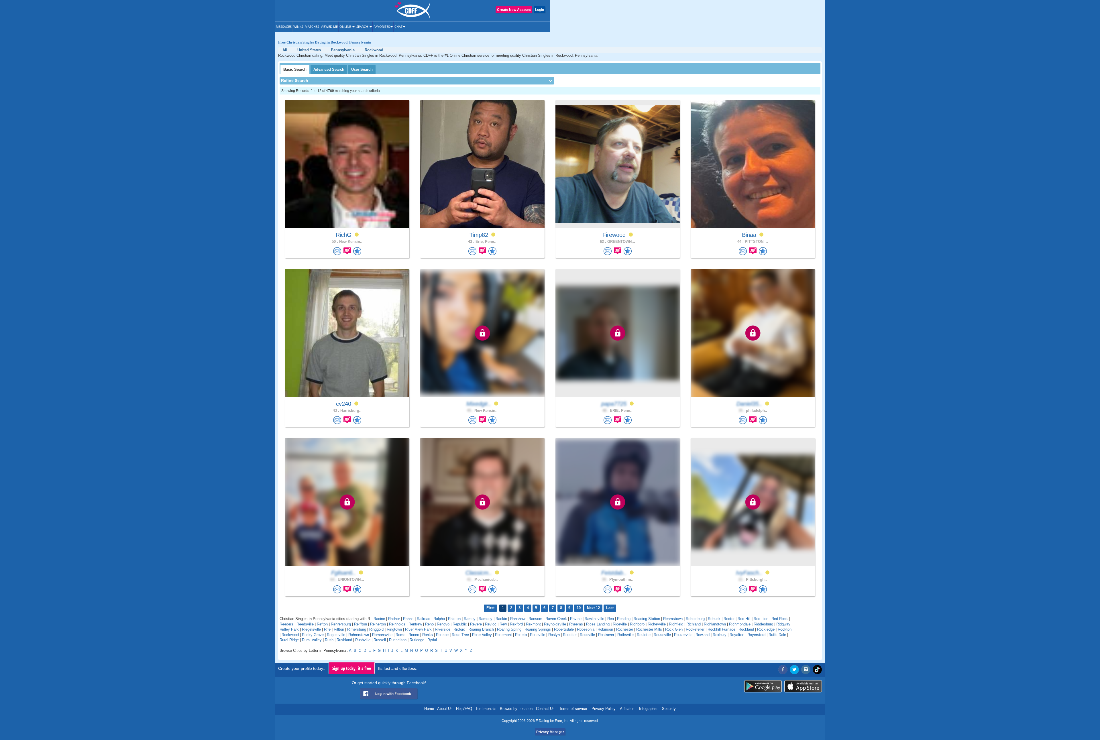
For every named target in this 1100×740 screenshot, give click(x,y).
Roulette (644, 635)
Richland (693, 624)
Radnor (394, 619)
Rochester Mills (649, 629)
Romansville (382, 635)
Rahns (408, 619)
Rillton (339, 629)
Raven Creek (556, 619)
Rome (400, 635)
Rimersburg (356, 629)
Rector (729, 619)
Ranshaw (517, 619)
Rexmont (533, 624)
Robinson (605, 629)
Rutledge (417, 640)
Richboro (637, 624)
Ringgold (376, 629)
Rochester (624, 629)
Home (429, 708)
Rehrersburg (341, 624)
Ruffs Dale (777, 635)
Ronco (413, 635)
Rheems (576, 624)
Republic (460, 624)
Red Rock (779, 619)
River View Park (418, 629)
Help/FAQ (464, 708)
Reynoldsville (555, 624)
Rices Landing (598, 624)
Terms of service (573, 708)
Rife (327, 629)
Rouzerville (683, 635)
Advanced (328, 69)
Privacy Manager (550, 732)
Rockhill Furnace (721, 629)
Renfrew (415, 624)
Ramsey (485, 619)
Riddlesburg (763, 624)
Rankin (501, 619)
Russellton (397, 640)
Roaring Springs (538, 629)
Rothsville (625, 635)
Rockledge (766, 629)
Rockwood (290, 635)
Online (345, 26)
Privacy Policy (604, 708)
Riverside (442, 629)
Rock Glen (674, 629)
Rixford (459, 629)
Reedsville (305, 624)
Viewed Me (329, 26)
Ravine (576, 619)
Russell (380, 640)
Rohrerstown (358, 635)
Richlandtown (715, 624)
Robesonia (585, 629)
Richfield (676, 624)
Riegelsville (311, 629)
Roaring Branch (481, 629)
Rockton (784, 629)
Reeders (286, 624)
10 (579, 608)
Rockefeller (695, 629)
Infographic (648, 708)
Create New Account (514, 10)
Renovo (443, 624)
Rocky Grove (313, 635)
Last (610, 608)
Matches (312, 26)
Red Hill (744, 619)
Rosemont (503, 635)
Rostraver (606, 635)
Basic (295, 69)
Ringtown (394, 629)
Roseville (537, 635)
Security (669, 708)
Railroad (423, 619)
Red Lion (761, 619)
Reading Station (647, 619)
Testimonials (486, 708)
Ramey (470, 619)
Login (539, 10)
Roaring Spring (509, 629)
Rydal (432, 640)
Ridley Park (289, 629)
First (490, 608)
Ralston (454, 619)
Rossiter (570, 635)
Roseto (521, 635)
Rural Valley (312, 640)
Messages (284, 26)
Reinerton (378, 624)
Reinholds (397, 624)
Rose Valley (482, 635)
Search (362, 26)
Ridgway (783, 624)
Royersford (756, 635)
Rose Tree (460, 635)
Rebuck (714, 619)
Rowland (703, 635)
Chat (398, 26)
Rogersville (336, 635)
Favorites (382, 26)
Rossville (587, 635)
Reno (429, 624)
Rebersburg (695, 619)
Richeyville (657, 624)
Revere (476, 624)
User (362, 69)
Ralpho (439, 619)
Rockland (746, 629)
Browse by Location (516, 708)
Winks (298, 26)
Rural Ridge (289, 640)
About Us (445, 708)
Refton (322, 624)
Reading (623, 619)
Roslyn (554, 635)
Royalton (737, 635)
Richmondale (740, 624)
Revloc (490, 624)
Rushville (362, 640)
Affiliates (627, 708)
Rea (610, 619)
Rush (329, 640)
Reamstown (673, 619)
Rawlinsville (594, 619)
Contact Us (545, 708)
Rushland (344, 640)
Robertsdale (564, 629)
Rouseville (662, 635)
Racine (379, 619)
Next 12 (593, 608)
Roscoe (442, 635)
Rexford (516, 624)
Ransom (535, 619)
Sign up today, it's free (351, 668)
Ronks (427, 635)
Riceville (620, 624)
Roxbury (719, 635)
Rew (503, 624)
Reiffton (360, 624)
